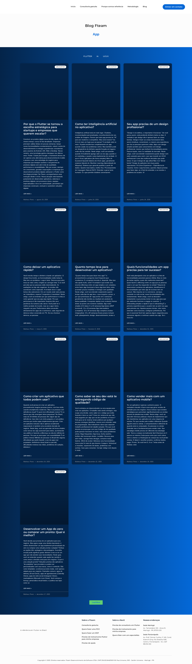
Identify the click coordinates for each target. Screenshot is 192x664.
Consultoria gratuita (88, 6)
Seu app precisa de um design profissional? (147, 125)
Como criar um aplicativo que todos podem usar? (43, 398)
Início (73, 6)
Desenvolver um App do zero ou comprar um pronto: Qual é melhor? (44, 532)
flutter (87, 56)
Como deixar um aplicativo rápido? (41, 268)
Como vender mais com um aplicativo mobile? (146, 398)
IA (98, 56)
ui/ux (106, 56)
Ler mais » (27, 194)
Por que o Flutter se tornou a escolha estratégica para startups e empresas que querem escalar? (43, 128)
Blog (145, 6)
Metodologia (133, 6)
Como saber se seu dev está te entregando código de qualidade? (96, 399)
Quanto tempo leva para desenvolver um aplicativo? (94, 268)
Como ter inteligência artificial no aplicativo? (96, 125)
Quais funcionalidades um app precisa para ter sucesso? (148, 268)
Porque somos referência (112, 6)
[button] (96, 602)
